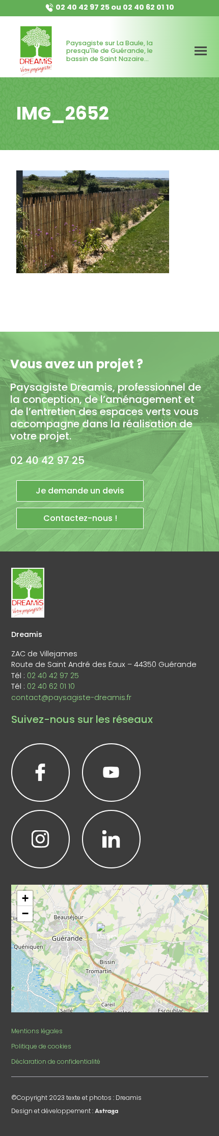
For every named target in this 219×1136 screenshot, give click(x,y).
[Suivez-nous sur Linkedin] (111, 839)
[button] (109, 936)
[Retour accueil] (35, 50)
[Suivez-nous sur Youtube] (111, 772)
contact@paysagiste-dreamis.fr (71, 697)
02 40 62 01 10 (148, 7)
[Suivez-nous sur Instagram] (40, 839)
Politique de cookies (41, 1046)
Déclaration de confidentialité (55, 1061)
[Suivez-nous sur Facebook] (40, 772)
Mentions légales (37, 1031)
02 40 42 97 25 (83, 7)
